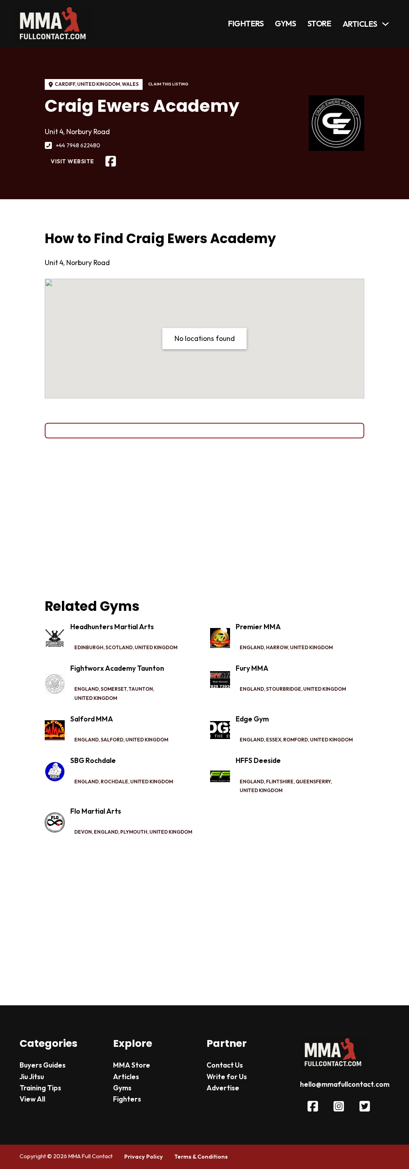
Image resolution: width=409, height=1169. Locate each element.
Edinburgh (88, 647)
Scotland (119, 647)
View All (32, 1099)
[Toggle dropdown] (385, 24)
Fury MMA (252, 668)
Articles (360, 24)
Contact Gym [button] (204, 430)
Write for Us (226, 1076)
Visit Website (72, 161)
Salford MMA (91, 719)
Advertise (222, 1088)
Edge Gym (252, 719)
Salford (112, 740)
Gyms (285, 23)
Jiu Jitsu (32, 1076)
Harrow (277, 647)
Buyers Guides (43, 1065)
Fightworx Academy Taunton (117, 668)
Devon (83, 832)
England (252, 647)
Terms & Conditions (201, 1156)
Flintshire (280, 782)
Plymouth (133, 832)
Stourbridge (283, 689)
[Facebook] (110, 161)
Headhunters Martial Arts (112, 626)
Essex (273, 740)
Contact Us (224, 1065)
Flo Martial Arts (95, 811)
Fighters (246, 23)
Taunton (141, 689)
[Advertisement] (204, 519)
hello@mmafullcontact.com (344, 1084)
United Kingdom (98, 84)
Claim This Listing (168, 84)
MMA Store (131, 1065)
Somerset (114, 689)
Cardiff (65, 84)
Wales (130, 84)
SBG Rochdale (93, 760)
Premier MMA (258, 626)
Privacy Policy (143, 1156)
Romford (295, 740)
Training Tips (40, 1088)
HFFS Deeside (258, 760)
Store (320, 23)
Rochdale (114, 782)
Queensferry (313, 782)
